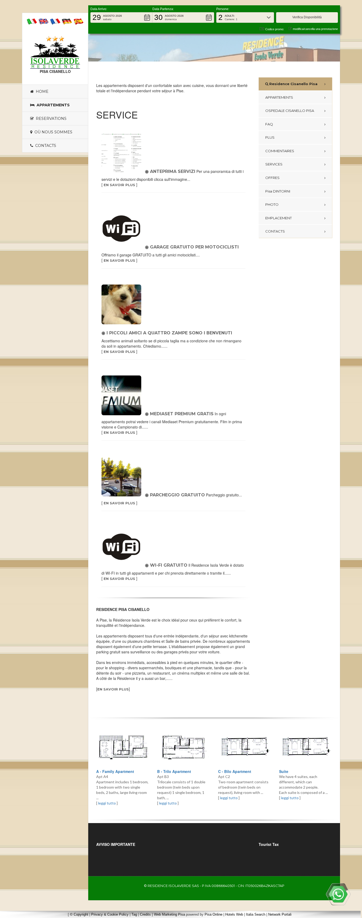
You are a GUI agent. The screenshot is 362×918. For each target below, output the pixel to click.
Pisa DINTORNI (277, 191)
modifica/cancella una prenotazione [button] (315, 28)
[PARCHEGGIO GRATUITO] (122, 476)
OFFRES (272, 178)
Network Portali (280, 914)
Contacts (44, 145)
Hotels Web (234, 914)
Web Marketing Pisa (169, 914)
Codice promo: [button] (274, 29)
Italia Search (255, 914)
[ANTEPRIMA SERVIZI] (122, 153)
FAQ (269, 124)
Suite (283, 771)
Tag (134, 914)
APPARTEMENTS (279, 97)
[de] (66, 21)
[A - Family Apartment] (122, 747)
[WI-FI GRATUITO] (122, 547)
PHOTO (272, 204)
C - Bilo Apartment (234, 771)
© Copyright (79, 914)
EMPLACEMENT (278, 218)
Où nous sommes (52, 132)
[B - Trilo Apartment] (183, 747)
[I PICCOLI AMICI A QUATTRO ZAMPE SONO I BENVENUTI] (122, 304)
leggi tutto (107, 803)
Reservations (50, 118)
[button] (121, 17)
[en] (43, 21)
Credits (145, 914)
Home (41, 91)
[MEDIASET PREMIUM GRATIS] (122, 395)
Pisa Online (213, 914)
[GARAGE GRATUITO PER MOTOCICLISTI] (122, 228)
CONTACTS (275, 231)
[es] (78, 21)
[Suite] (305, 747)
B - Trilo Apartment (174, 771)
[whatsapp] (338, 894)
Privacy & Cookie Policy (110, 914)
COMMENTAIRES (279, 151)
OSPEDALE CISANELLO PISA (289, 110)
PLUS (270, 137)
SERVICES (273, 164)
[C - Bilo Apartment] (244, 747)
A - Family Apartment (115, 771)
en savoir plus (119, 185)
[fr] (55, 21)
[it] (32, 21)
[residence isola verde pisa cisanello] (55, 55)
